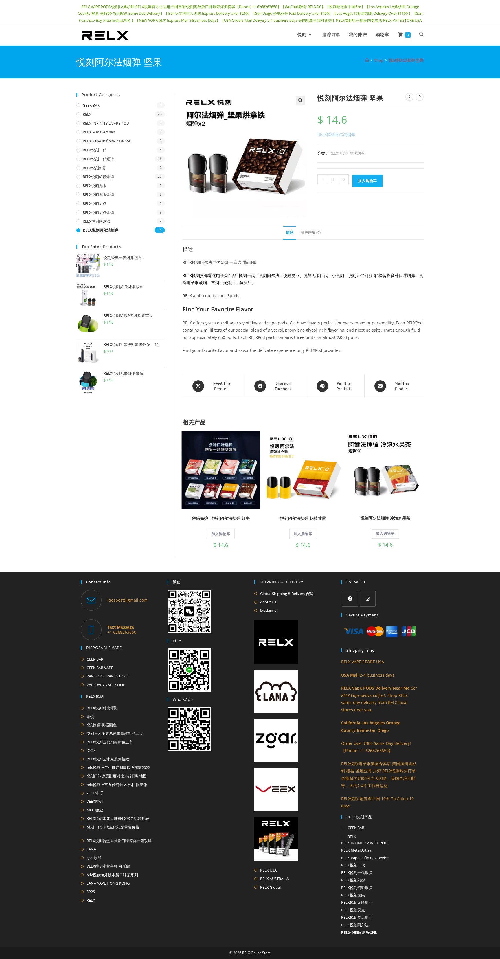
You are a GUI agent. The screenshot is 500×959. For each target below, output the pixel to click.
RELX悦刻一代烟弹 (98, 158)
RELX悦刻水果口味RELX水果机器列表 (118, 818)
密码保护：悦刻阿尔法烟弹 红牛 (221, 518)
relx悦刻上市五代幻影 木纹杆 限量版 (117, 784)
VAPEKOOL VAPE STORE (107, 676)
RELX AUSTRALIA (274, 878)
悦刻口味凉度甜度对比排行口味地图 (117, 775)
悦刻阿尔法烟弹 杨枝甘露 (303, 518)
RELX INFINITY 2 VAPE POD (106, 123)
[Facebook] (350, 599)
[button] (300, 100)
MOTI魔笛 (95, 810)
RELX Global (270, 887)
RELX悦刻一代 (94, 150)
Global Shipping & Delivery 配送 (287, 593)
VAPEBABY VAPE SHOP (106, 684)
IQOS (91, 750)
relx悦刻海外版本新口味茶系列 (112, 874)
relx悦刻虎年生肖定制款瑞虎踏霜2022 (118, 767)
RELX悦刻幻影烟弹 (98, 176)
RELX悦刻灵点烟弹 (98, 212)
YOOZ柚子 (95, 793)
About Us (268, 602)
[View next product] (420, 97)
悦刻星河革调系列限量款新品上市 (115, 733)
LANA (91, 849)
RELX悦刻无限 (94, 185)
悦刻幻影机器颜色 (102, 724)
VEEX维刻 (95, 801)
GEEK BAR (91, 105)
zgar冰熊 (94, 857)
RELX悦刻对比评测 (102, 707)
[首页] (367, 60)
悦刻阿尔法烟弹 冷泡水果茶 (385, 518)
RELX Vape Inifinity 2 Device (106, 141)
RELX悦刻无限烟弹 (98, 194)
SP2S (91, 891)
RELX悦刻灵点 (94, 203)
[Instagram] (368, 599)
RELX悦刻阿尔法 (96, 221)
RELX (87, 114)
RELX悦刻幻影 (94, 167)
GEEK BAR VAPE (100, 667)
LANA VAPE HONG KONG (108, 883)
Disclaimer (269, 610)
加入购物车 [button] (221, 533)
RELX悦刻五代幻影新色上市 (110, 742)
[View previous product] (409, 97)
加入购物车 (367, 180)
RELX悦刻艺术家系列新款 (108, 759)
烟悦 (90, 716)
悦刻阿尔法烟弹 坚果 (406, 60)
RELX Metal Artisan (99, 132)
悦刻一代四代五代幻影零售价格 (113, 827)
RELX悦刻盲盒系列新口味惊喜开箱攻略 (119, 840)
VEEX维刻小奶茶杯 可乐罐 (108, 866)
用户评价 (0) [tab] (310, 232)
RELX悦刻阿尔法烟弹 (347, 153)
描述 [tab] (289, 232)
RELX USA (268, 870)
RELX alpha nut (197, 295)
